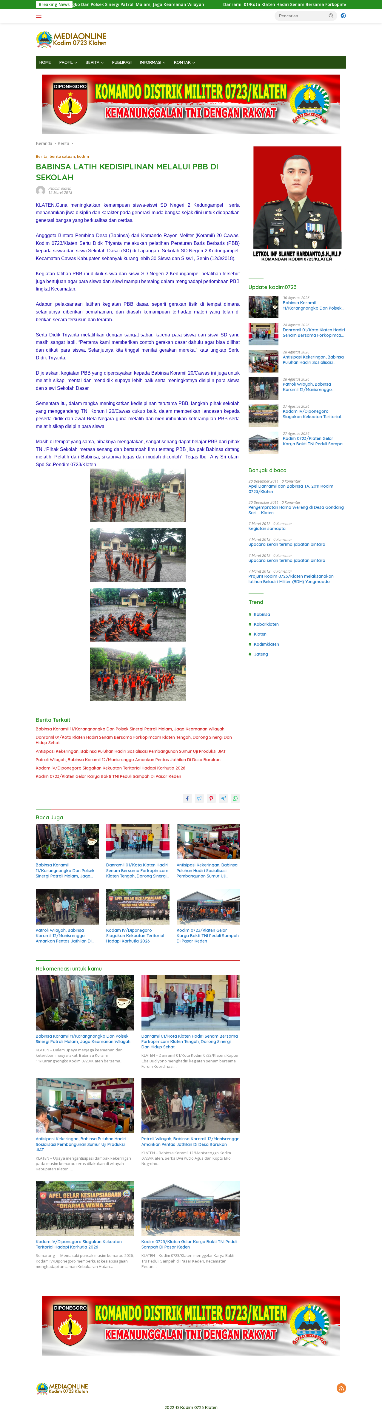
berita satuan (62, 156)
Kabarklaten (266, 624)
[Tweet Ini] (199, 798)
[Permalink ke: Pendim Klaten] (40, 190)
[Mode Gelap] (343, 16)
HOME (45, 62)
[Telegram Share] (223, 798)
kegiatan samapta (267, 528)
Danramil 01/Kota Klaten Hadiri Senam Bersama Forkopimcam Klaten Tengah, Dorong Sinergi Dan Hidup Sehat (134, 740)
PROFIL (66, 62)
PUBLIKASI (122, 62)
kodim (83, 156)
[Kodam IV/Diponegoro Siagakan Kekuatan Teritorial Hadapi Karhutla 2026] (138, 907)
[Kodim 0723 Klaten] (72, 39)
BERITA (92, 62)
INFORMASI (150, 62)
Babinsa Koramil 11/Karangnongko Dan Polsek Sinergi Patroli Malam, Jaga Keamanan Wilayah (130, 729)
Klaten (260, 634)
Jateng (261, 654)
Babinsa (262, 614)
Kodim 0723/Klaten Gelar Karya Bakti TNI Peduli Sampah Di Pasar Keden (108, 776)
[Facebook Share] (187, 798)
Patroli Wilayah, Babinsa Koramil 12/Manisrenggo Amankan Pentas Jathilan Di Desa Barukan (128, 759)
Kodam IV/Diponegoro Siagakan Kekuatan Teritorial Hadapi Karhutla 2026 (110, 768)
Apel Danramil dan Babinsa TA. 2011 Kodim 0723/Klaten (291, 488)
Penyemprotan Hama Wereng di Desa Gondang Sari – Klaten (296, 510)
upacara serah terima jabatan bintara (287, 544)
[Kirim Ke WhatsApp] (235, 798)
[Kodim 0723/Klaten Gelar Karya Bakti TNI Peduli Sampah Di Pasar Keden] (208, 907)
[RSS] (341, 1388)
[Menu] (40, 16)
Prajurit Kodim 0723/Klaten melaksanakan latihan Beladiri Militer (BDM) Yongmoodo (291, 579)
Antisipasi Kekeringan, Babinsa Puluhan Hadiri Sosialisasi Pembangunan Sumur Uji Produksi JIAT (131, 751)
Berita (41, 156)
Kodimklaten (266, 644)
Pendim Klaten (59, 188)
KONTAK (182, 62)
